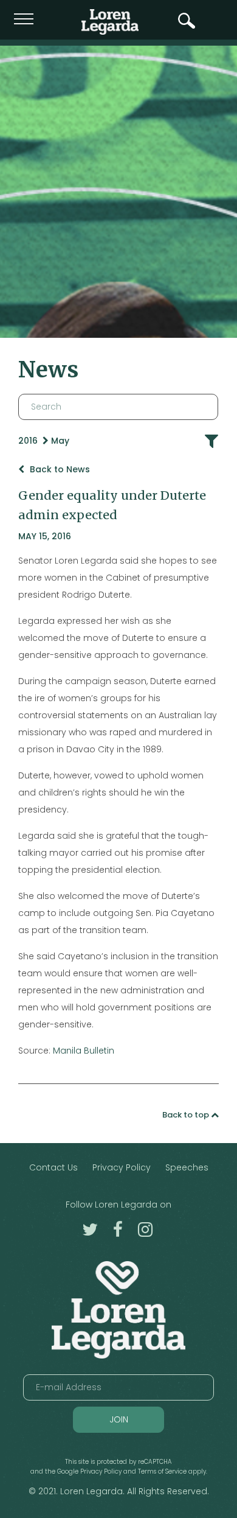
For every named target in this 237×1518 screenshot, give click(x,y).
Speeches (186, 1167)
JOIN (118, 1419)
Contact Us (53, 1167)
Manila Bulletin (83, 1050)
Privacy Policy (121, 1167)
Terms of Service (162, 1471)
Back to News (58, 469)
